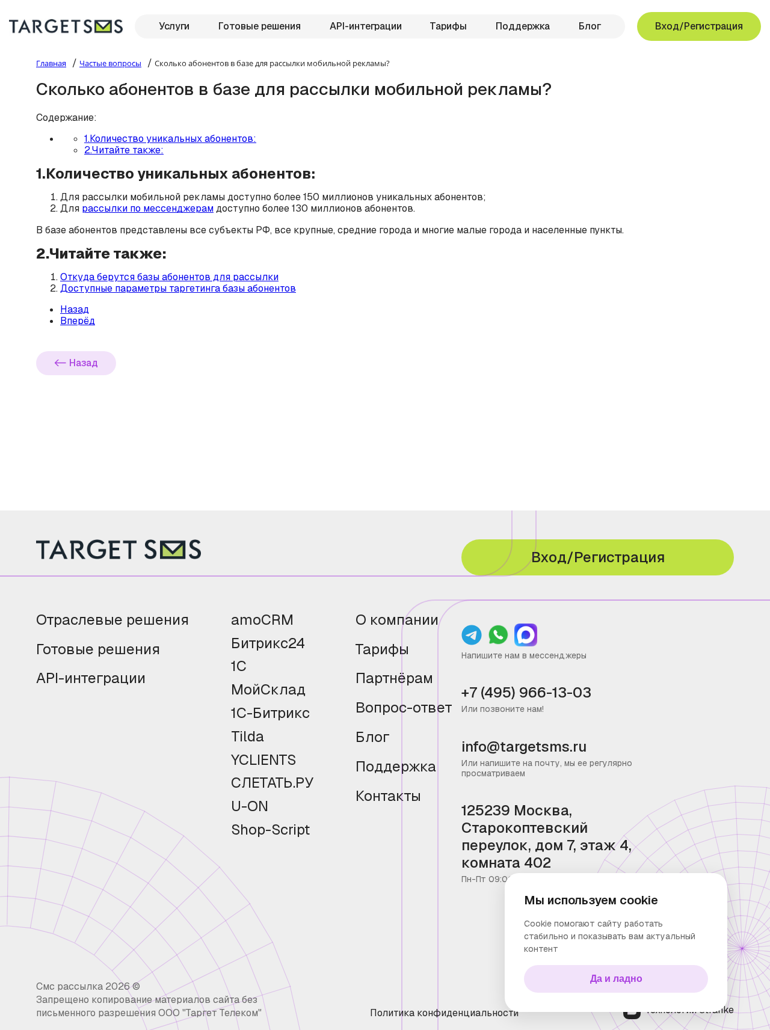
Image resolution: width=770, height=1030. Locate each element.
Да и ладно (616, 978)
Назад (83, 363)
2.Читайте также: (124, 150)
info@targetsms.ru (524, 747)
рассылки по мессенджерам (148, 208)
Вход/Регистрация (699, 26)
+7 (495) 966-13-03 (526, 693)
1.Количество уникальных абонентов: (170, 138)
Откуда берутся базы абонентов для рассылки (169, 277)
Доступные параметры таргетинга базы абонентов (178, 288)
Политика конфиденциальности (444, 1013)
